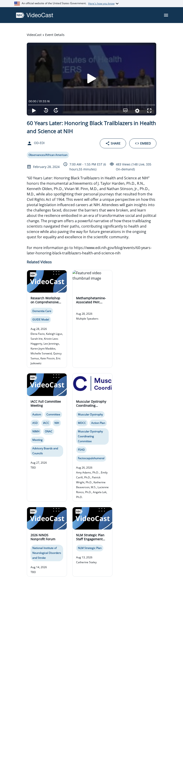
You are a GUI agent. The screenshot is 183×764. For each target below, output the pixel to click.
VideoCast (34, 35)
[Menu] (166, 15)
